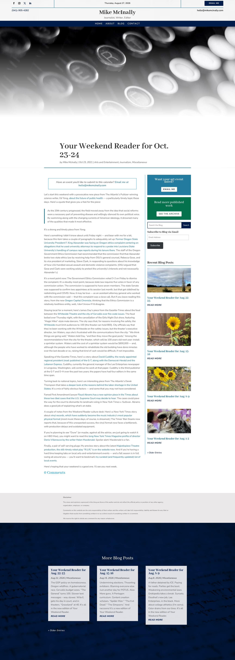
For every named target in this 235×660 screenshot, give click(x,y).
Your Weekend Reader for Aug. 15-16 (168, 353)
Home (99, 23)
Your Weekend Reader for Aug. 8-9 (168, 396)
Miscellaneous (139, 162)
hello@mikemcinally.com (210, 10)
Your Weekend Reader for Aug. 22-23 (168, 299)
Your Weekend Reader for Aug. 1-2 (168, 439)
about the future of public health (86, 198)
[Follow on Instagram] (19, 3)
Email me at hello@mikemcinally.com (103, 183)
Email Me (214, 3)
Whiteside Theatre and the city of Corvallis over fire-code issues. (91, 313)
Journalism (125, 162)
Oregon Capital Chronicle (78, 300)
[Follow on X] (25, 3)
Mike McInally (117, 12)
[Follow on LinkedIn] (30, 3)
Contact (134, 23)
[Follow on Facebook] (14, 3)
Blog (121, 23)
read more (154, 305)
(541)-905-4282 (20, 10)
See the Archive (169, 213)
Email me (169, 189)
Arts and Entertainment (106, 162)
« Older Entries (154, 452)
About (110, 23)
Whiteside (49, 324)
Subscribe (155, 245)
